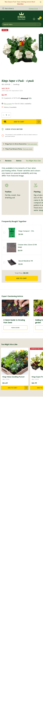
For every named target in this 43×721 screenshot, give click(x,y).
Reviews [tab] (8, 161)
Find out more (32, 144)
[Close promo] (40, 2)
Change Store (33, 8)
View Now (20, 4)
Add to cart (21, 278)
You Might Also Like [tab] (33, 161)
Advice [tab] (18, 161)
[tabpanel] (21, 191)
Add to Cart (19, 122)
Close (41, 34)
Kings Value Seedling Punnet (14, 377)
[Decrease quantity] (3, 115)
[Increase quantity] (9, 115)
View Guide (15, 327)
